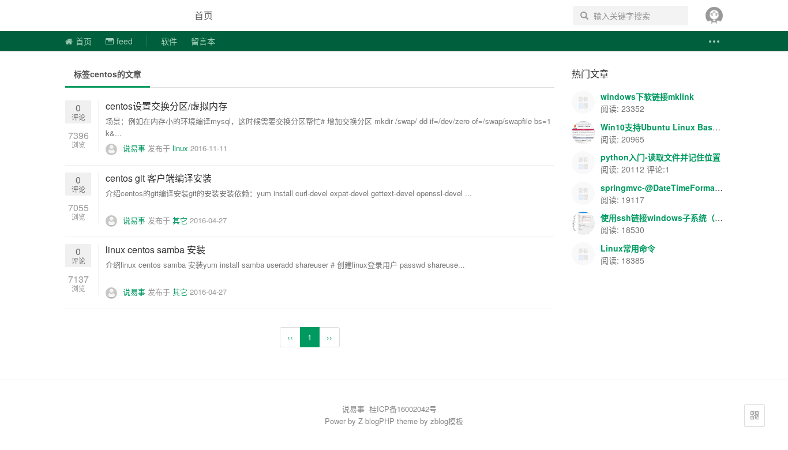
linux (180, 147)
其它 (179, 220)
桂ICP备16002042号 (403, 408)
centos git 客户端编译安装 (159, 178)
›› (329, 337)
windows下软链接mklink (647, 96)
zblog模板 (446, 420)
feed (125, 41)
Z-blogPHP (376, 420)
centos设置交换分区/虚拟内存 (166, 105)
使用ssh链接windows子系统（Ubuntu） (676, 217)
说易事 (119, 15)
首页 (203, 15)
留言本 (203, 41)
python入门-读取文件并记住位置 (661, 157)
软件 (169, 41)
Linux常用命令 (628, 248)
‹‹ (290, 337)
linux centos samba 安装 (155, 249)
